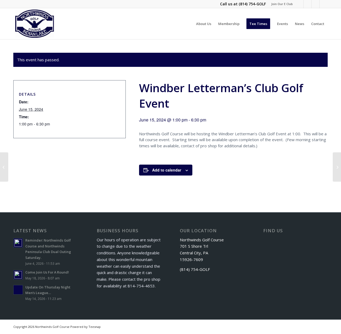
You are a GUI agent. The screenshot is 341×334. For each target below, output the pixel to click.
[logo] (34, 23)
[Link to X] (307, 4)
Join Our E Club (282, 4)
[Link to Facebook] (299, 4)
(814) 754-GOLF (252, 3)
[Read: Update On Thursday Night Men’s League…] (18, 290)
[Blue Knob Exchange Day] (4, 167)
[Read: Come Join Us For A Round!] (18, 275)
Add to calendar (166, 170)
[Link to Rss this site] (315, 4)
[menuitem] (281, 4)
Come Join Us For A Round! (47, 272)
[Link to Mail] (324, 4)
